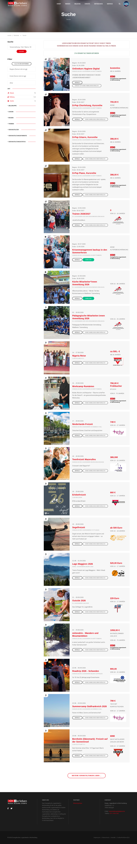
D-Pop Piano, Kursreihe (84, 173)
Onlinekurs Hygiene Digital (86, 68)
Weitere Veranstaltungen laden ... (86, 775)
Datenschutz (105, 837)
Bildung (77, 4)
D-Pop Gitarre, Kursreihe (85, 137)
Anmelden (88, 259)
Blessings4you (77, 803)
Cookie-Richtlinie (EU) (123, 837)
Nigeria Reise (79, 356)
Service (110, 4)
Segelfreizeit (78, 527)
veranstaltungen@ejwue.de (117, 811)
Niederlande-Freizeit (82, 424)
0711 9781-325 (114, 813)
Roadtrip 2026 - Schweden (85, 671)
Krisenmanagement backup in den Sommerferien (89, 251)
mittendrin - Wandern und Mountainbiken (85, 634)
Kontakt (113, 837)
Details (77, 82)
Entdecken (98, 4)
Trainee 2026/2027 (81, 214)
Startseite (16, 35)
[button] (21, 106)
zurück (9, 35)
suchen (21, 51)
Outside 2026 (79, 600)
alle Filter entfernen (21, 63)
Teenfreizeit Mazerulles (84, 459)
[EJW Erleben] (17, 4)
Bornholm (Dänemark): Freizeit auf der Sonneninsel (90, 740)
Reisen (67, 4)
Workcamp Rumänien (83, 386)
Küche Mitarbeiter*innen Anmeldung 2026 (84, 283)
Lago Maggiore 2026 (82, 564)
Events (87, 4)
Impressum (97, 837)
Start (59, 4)
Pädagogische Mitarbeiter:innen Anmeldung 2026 (88, 317)
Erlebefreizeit (79, 495)
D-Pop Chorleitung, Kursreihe (87, 105)
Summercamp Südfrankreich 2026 (89, 706)
